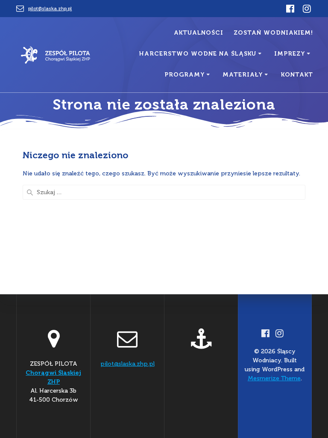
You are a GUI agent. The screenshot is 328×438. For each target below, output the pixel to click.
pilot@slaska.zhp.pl (50, 9)
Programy (184, 74)
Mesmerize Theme (274, 378)
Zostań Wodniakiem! (273, 32)
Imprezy (289, 53)
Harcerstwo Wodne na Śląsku (197, 53)
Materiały (243, 74)
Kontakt (297, 74)
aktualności (198, 32)
